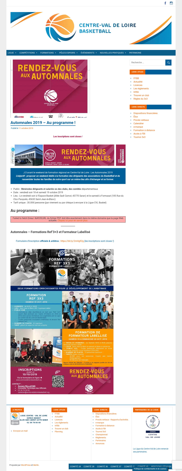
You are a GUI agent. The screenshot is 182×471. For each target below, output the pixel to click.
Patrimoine (135, 53)
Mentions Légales (161, 466)
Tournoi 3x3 (139, 137)
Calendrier (139, 123)
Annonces (100, 443)
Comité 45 (143, 466)
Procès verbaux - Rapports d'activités (112, 420)
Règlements (101, 437)
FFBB (136, 78)
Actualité (138, 81)
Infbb (136, 92)
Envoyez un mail (20, 431)
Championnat (102, 434)
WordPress (26, 465)
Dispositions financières (146, 113)
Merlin (36, 465)
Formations (47, 53)
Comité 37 (116, 466)
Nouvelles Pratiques (112, 53)
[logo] (29, 424)
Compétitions (27, 53)
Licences (138, 85)
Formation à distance (144, 130)
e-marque (138, 127)
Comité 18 (75, 466)
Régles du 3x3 (141, 98)
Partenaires (101, 440)
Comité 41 (129, 466)
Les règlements (141, 88)
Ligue (11, 53)
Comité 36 (102, 466)
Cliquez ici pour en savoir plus (72, 220)
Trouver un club (141, 95)
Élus (136, 116)
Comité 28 (89, 466)
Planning (59, 431)
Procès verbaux (141, 120)
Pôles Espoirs (67, 53)
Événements (87, 53)
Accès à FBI (139, 133)
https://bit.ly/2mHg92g (72, 241)
